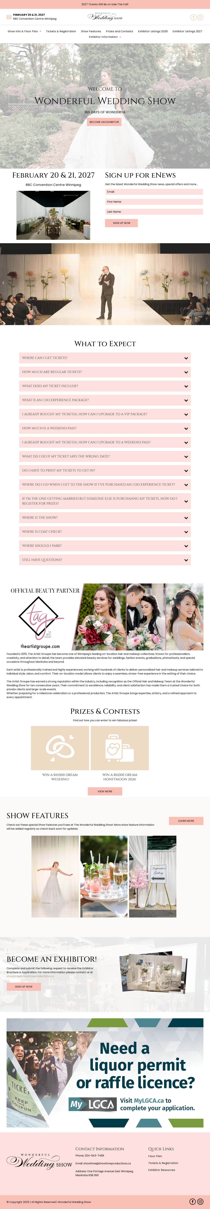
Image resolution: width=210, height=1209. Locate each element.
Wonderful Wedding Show (74, 1202)
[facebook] (193, 17)
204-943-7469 (94, 1155)
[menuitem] (24, 31)
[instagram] (200, 17)
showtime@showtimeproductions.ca (30, 976)
